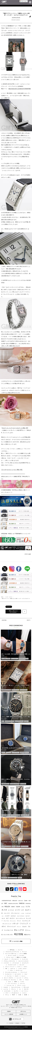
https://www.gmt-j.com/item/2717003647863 (19, 88)
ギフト (3, 752)
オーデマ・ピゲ (19, 910)
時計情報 (22, 752)
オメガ (4, 910)
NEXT (28, 620)
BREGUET (14, 900)
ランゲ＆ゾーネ (8, 930)
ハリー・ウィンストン (12, 983)
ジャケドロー (6, 962)
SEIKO (18, 846)
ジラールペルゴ (15, 962)
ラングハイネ (25, 959)
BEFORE (4, 620)
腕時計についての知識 (21, 957)
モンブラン (16, 991)
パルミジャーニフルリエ (23, 961)
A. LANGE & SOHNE (6, 658)
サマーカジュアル (15, 689)
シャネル (22, 913)
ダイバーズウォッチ (20, 918)
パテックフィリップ (6, 923)
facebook (11, 1023)
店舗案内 (9, 1011)
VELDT (13, 994)
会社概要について (23, 1014)
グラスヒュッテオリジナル (9, 961)
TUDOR (18, 906)
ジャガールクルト (24, 689)
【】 (12, 469)
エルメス (6, 959)
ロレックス (19, 930)
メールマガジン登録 (17, 941)
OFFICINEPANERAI (19, 721)
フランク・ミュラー (21, 985)
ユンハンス (19, 977)
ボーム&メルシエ (15, 992)
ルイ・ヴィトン (25, 991)
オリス (7, 992)
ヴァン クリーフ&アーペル (10, 953)
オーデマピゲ (11, 910)
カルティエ (12, 968)
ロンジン (23, 976)
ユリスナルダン (7, 991)
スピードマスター (20, 916)
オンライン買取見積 (9, 1014)
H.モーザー (26, 989)
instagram (17, 1023)
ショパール (9, 752)
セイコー (28, 916)
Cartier (25, 900)
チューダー (21, 955)
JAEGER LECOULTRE (24, 658)
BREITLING (4, 877)
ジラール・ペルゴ (10, 957)
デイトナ (19, 920)
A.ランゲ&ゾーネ (15, 658)
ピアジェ (26, 977)
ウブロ (28, 906)
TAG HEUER (23, 783)
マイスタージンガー (12, 964)
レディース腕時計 (23, 953)
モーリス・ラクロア (12, 955)
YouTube (22, 906)
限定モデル (27, 934)
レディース (22, 983)
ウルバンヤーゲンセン (16, 987)
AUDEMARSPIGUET (6, 900)
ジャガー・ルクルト (16, 19)
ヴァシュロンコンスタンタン (11, 972)
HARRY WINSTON (5, 783)
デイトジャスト (13, 920)
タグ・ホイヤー (10, 918)
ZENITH (20, 877)
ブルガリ (24, 926)
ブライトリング (11, 926)
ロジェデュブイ (25, 962)
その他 (19, 994)
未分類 (25, 994)
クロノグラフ (7, 913)
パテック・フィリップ (20, 923)
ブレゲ (25, 974)
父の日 (27, 752)
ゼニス (3, 918)
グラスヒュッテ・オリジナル (10, 979)
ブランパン (19, 926)
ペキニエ (27, 979)
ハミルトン (24, 992)
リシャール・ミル (10, 985)
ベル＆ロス (5, 987)
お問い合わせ (23, 1011)
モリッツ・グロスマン (8, 977)
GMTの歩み (12, 949)
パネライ (25, 966)
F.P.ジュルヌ (26, 987)
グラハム (7, 994)
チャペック (24, 951)
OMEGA (26, 721)
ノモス (20, 979)
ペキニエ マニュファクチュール (12, 951)
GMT (30, 554)
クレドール (20, 949)
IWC (3, 721)
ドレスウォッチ (26, 920)
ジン (20, 989)
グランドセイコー (25, 846)
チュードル (6, 920)
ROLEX (13, 846)
